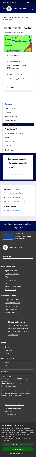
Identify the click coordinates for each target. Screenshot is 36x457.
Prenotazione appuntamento (14, 405)
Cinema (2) (8, 112)
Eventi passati (9, 150)
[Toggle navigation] (4, 8)
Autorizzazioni (13, 335)
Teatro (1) (8, 146)
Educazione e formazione (16, 322)
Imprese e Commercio (12, 306)
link (8, 440)
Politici (7, 283)
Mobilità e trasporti (11, 312)
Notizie (7, 347)
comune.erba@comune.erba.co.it (17, 391)
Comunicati (8, 350)
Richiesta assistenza (11, 414)
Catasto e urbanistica (12, 309)
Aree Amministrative (12, 274)
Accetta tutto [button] (18, 444)
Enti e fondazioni (10, 280)
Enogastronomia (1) (11, 116)
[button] (18, 453)
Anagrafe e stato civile (12, 299)
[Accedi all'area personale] (28, 2)
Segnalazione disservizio (13, 408)
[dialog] (18, 439)
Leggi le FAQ (9, 411)
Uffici (6, 277)
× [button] (33, 424)
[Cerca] (32, 9)
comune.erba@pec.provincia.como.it (17, 393)
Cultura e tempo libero (12, 303)
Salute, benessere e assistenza (18, 331)
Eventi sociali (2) (10, 120)
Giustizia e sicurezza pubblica (18, 325)
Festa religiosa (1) (11, 129)
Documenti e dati (10, 290)
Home (4, 17)
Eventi (26, 17)
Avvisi (7, 353)
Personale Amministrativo (13, 286)
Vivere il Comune (15, 17)
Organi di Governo (11, 270)
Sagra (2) (8, 137)
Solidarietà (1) (9, 141)
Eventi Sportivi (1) (11, 125)
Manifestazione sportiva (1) (14, 133)
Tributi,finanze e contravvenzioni (19, 328)
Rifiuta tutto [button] (18, 449)
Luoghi (7, 362)
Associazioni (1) (10, 108)
